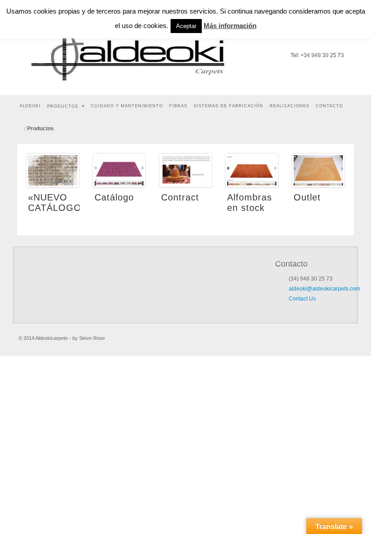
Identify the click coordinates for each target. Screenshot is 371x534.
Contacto (329, 106)
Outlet (307, 197)
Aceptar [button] (186, 26)
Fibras (178, 106)
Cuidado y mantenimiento (127, 106)
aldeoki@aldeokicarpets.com (324, 289)
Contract (180, 197)
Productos (62, 106)
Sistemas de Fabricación (228, 106)
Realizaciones (289, 106)
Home (21, 128)
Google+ (337, 42)
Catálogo (114, 197)
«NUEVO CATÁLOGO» (57, 202)
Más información (230, 25)
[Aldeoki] (134, 47)
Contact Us (302, 299)
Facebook (325, 42)
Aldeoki (30, 106)
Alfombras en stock (249, 202)
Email (313, 42)
